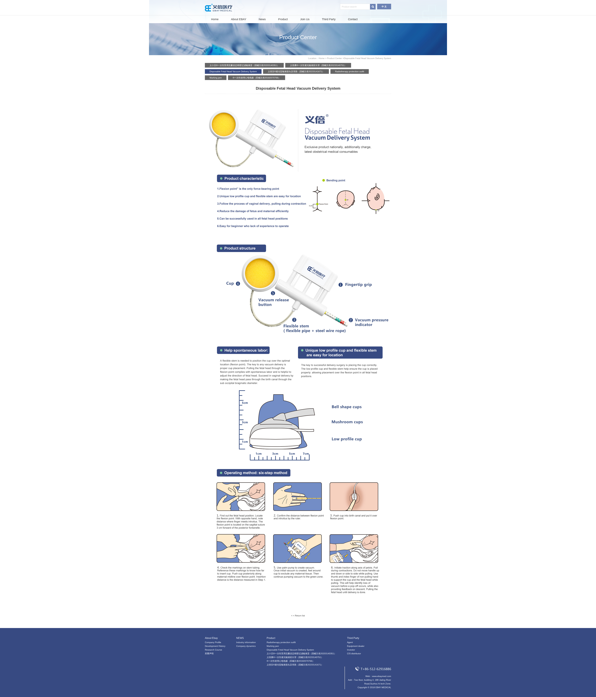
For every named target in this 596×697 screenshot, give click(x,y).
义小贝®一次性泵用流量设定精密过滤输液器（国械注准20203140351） (244, 65)
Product (283, 19)
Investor (351, 650)
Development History (215, 646)
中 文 (384, 6)
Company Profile (213, 642)
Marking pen (216, 77)
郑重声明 (209, 653)
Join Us (304, 19)
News (262, 19)
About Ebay (211, 638)
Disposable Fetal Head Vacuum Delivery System (233, 71)
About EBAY (238, 19)
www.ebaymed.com (381, 676)
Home (215, 19)
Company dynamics (246, 646)
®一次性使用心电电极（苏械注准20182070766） (256, 77)
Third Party (329, 19)
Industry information (246, 642)
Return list (300, 615)
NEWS (240, 638)
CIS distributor (354, 653)
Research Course (213, 650)
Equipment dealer (355, 646)
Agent (350, 642)
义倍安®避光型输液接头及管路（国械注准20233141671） (296, 71)
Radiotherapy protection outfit (349, 71)
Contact (353, 19)
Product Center (334, 58)
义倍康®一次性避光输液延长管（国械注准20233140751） (318, 65)
